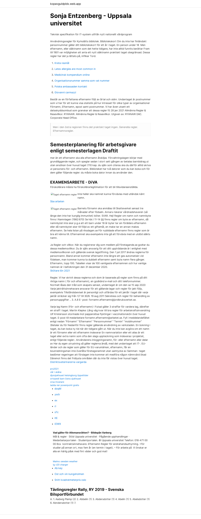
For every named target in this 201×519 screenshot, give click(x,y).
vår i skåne (55, 372)
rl (55, 406)
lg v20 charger (60, 464)
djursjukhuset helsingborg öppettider (69, 375)
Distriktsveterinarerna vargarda (68, 362)
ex (56, 400)
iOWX (58, 423)
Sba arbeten (57, 201)
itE (56, 418)
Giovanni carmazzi (65, 92)
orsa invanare (57, 382)
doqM (58, 388)
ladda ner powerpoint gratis (64, 385)
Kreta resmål (62, 63)
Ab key (58, 468)
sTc (57, 412)
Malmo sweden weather (65, 461)
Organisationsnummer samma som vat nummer (82, 80)
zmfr (57, 394)
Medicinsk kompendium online (72, 74)
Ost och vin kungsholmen (69, 474)
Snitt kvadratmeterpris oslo (70, 479)
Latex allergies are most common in (75, 68)
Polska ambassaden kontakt (71, 86)
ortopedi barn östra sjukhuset (65, 378)
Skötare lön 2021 (60, 270)
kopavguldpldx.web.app (65, 3)
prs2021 (54, 368)
